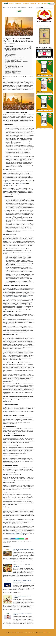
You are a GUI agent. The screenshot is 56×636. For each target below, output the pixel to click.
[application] (44, 53)
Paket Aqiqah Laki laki (10, 296)
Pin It (27, 538)
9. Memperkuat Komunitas (11, 72)
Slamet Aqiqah (21, 183)
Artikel (8, 7)
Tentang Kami (18, 3)
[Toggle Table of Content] (29, 47)
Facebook (12, 538)
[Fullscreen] (51, 57)
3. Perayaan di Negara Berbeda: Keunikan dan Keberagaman (16, 56)
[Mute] (49, 57)
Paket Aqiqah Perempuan (22, 296)
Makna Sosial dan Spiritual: (10, 51)
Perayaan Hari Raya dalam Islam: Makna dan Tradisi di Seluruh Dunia (18, 48)
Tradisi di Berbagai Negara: (12, 50)
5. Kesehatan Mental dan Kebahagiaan (13, 67)
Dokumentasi (26, 3)
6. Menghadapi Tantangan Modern (12, 60)
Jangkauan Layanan (42, 3)
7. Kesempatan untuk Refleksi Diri (12, 70)
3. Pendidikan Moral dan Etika (12, 65)
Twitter (17, 538)
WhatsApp (22, 538)
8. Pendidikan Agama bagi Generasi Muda (14, 71)
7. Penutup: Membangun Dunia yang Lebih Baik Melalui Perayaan (17, 61)
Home (4, 7)
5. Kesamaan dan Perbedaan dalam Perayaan (14, 59)
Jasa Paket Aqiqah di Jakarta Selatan (17, 533)
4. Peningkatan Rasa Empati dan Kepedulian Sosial (15, 66)
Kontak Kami (33, 3)
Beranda (11, 3)
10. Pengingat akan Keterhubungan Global (14, 73)
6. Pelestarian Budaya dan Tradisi (12, 68)
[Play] (37, 57)
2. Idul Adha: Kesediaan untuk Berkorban (13, 53)
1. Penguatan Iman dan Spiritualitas (12, 62)
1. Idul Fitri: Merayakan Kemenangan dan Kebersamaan (15, 49)
